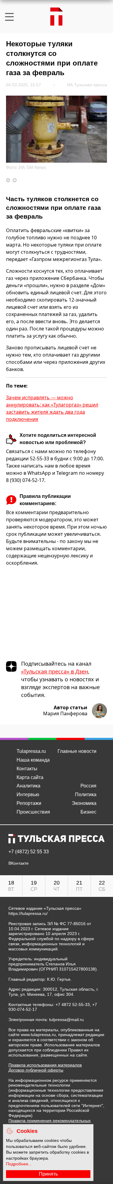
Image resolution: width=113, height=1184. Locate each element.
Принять (48, 1173)
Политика (85, 794)
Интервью (28, 794)
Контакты (27, 768)
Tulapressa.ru (31, 751)
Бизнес (88, 811)
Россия (88, 785)
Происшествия (33, 811)
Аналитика (28, 785)
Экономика (84, 803)
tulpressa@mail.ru (66, 1019)
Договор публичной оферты (35, 1070)
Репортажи (29, 803)
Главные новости (77, 751)
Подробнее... (19, 1163)
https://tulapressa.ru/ (28, 913)
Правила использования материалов (45, 1065)
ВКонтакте (18, 863)
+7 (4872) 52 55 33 (28, 851)
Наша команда (33, 759)
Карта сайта (30, 777)
